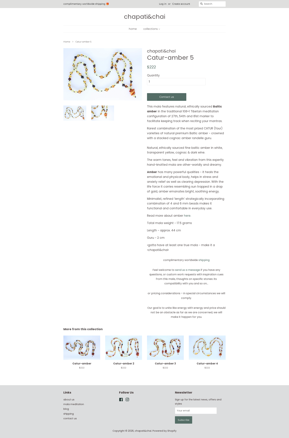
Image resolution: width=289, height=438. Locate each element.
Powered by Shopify (164, 430)
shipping (204, 260)
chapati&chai (144, 16)
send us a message (187, 270)
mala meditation (73, 404)
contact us (70, 418)
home (133, 28)
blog (66, 409)
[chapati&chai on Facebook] (121, 400)
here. (187, 216)
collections (150, 28)
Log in (162, 3)
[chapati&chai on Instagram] (127, 400)
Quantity (153, 75)
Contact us (166, 96)
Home (66, 41)
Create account (181, 3)
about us (68, 399)
